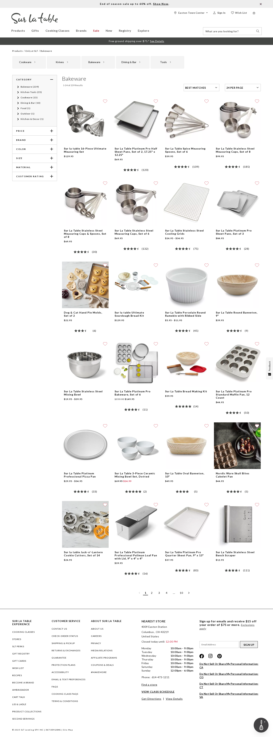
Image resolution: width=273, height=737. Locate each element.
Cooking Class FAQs (65, 693)
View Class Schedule (158, 691)
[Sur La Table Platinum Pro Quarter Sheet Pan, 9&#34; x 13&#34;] (186, 502)
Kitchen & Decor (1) (32, 119)
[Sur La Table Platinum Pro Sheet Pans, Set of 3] (237, 181)
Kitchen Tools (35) (31, 92)
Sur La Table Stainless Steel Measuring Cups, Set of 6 (134, 232)
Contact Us (59, 628)
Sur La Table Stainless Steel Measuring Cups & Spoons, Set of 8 (85, 233)
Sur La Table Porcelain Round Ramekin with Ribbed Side (185, 314)
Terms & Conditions (65, 701)
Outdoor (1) (28, 113)
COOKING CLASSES (23, 632)
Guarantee (59, 657)
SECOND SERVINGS (23, 718)
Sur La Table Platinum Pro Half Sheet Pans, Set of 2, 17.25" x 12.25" (136, 151)
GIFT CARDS (19, 660)
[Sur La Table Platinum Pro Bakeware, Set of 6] (136, 342)
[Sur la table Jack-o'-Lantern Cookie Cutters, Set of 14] (85, 502)
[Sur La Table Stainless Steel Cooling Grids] (186, 181)
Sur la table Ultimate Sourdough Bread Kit (129, 314)
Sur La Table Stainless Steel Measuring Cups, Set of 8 (235, 150)
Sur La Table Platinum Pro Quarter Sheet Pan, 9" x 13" (184, 554)
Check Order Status (65, 636)
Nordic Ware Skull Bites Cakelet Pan (232, 475)
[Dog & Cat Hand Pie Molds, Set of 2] (85, 263)
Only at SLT (31, 51)
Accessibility (60, 672)
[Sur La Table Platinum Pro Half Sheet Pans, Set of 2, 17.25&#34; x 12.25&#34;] (136, 99)
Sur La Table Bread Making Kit (186, 391)
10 (181, 592)
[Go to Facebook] (201, 656)
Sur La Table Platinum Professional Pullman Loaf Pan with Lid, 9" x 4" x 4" (136, 555)
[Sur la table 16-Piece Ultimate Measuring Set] (85, 99)
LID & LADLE (19, 704)
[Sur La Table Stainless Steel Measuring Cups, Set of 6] (136, 181)
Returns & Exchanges (66, 650)
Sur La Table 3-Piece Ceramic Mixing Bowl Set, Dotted (135, 475)
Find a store (149, 684)
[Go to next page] (189, 592)
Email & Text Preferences (68, 679)
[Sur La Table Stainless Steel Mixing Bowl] (85, 342)
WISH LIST (18, 668)
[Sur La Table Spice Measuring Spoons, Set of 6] (186, 99)
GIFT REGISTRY (21, 653)
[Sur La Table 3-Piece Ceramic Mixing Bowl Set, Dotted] (136, 424)
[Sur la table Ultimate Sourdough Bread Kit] (136, 263)
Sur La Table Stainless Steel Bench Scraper (235, 554)
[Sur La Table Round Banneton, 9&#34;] (237, 263)
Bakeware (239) (30, 86)
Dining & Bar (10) (30, 102)
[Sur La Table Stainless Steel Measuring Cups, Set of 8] (237, 99)
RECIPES (17, 675)
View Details (174, 698)
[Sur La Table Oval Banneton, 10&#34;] (186, 424)
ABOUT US (97, 628)
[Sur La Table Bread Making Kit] (186, 342)
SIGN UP (248, 644)
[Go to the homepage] (34, 14)
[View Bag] (257, 13)
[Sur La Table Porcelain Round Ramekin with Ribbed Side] (186, 263)
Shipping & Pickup (63, 643)
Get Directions (151, 698)
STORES (16, 639)
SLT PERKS (18, 646)
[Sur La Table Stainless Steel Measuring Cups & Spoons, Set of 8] (85, 181)
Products (17, 51)
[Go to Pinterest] (219, 656)
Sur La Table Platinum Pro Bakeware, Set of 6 (133, 393)
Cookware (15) (29, 97)
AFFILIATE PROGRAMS (104, 657)
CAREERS (96, 636)
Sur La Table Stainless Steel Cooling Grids (184, 232)
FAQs (55, 686)
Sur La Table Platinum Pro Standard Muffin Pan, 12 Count (234, 394)
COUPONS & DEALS (102, 665)
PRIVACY (96, 643)
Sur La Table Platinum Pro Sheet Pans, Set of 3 (234, 232)
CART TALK (18, 697)
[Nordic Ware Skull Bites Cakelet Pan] (237, 424)
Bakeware (46, 51)
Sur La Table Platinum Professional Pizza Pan (80, 475)
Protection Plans (63, 665)
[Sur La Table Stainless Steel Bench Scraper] (237, 502)
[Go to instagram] (210, 656)
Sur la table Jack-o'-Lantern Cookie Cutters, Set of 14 (83, 554)
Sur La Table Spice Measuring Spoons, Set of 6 (185, 150)
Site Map (68, 730)
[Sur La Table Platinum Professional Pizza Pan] (85, 424)
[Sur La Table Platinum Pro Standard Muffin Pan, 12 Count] (237, 342)
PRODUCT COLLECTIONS (26, 711)
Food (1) (25, 108)
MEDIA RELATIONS (102, 650)
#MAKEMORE (99, 672)
